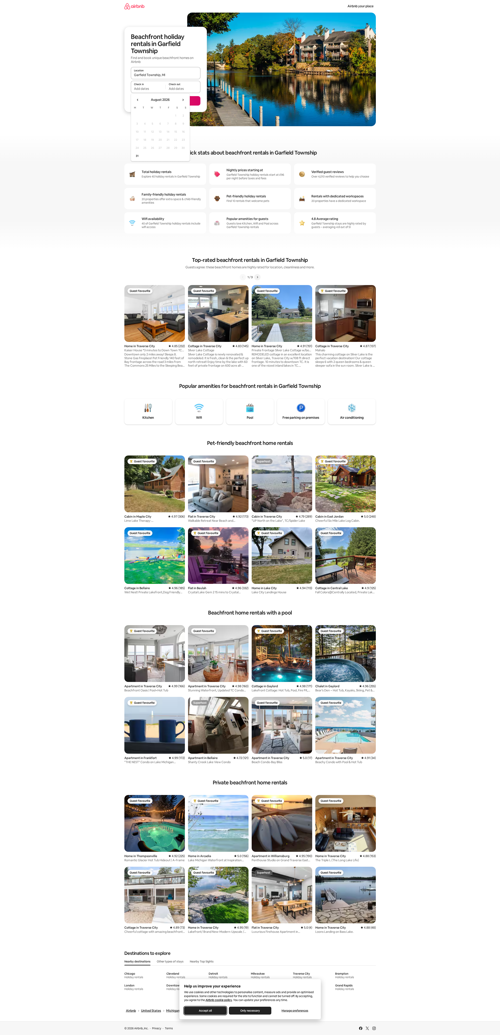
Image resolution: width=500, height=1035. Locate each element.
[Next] (257, 277)
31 (137, 156)
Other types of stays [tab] (170, 961)
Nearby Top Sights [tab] (202, 961)
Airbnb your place (360, 6)
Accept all (205, 1010)
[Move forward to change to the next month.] (183, 100)
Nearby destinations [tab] (137, 961)
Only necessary (250, 1010)
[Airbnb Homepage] (134, 6)
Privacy (156, 1028)
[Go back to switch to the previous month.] (138, 100)
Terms (169, 1028)
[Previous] (243, 277)
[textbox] (148, 88)
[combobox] (165, 75)
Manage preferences (295, 1010)
